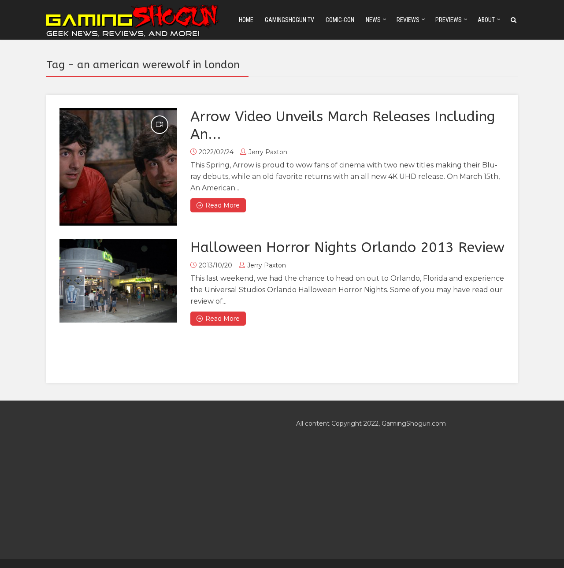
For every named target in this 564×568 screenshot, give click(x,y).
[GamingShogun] (133, 19)
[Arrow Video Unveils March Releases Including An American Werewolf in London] (118, 167)
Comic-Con (340, 19)
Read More (222, 205)
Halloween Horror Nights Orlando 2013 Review (347, 247)
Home (246, 19)
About (486, 19)
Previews (448, 19)
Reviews (408, 19)
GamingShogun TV (289, 19)
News (373, 19)
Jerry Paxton (268, 152)
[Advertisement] (157, 480)
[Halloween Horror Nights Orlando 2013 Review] (118, 281)
